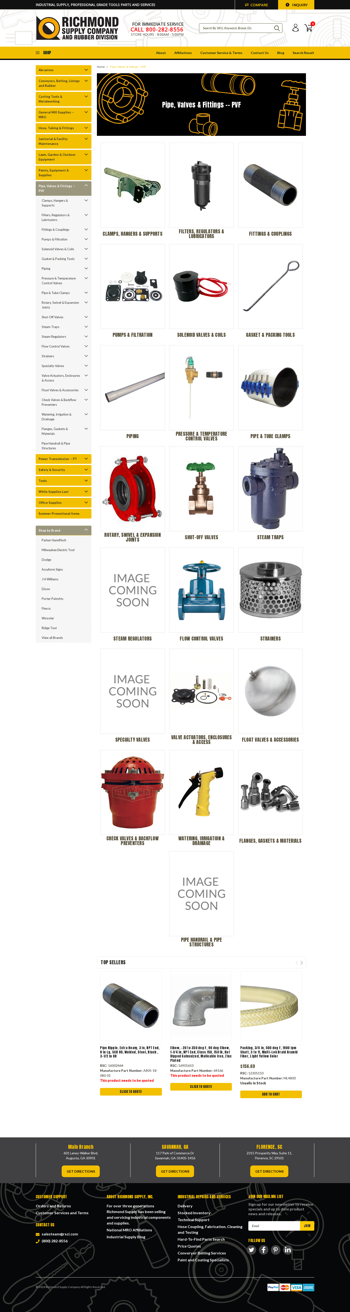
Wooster (48, 618)
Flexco (46, 608)
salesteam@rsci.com (59, 1234)
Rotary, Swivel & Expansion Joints (60, 305)
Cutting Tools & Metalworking (50, 99)
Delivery (185, 1206)
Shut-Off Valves (52, 317)
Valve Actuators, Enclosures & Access (61, 378)
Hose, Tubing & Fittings (56, 128)
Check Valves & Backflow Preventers (59, 402)
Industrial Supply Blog (126, 1236)
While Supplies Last (54, 492)
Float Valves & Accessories (60, 390)
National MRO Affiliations (129, 1230)
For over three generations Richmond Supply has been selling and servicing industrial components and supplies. (139, 1214)
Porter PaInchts (52, 599)
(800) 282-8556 (54, 1241)
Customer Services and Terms (62, 1212)
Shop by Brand (49, 530)
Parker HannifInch (54, 540)
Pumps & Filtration (54, 239)
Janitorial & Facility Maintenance (53, 141)
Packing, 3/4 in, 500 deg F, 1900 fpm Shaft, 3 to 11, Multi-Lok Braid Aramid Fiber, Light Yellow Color (269, 1052)
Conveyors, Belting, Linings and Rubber (59, 83)
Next (301, 963)
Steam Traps (50, 327)
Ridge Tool (49, 628)
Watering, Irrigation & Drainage (56, 416)
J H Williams (50, 579)
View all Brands (52, 638)
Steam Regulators (54, 336)
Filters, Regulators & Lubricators (56, 217)
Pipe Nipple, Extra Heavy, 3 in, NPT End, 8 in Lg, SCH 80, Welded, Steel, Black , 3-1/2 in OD (130, 1052)
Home (101, 67)
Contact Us (260, 53)
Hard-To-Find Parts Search (201, 1239)
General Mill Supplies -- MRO (56, 114)
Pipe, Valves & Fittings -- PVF (57, 188)
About (161, 53)
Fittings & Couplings (55, 229)
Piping (46, 268)
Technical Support (194, 1219)
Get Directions (81, 1171)
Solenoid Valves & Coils (58, 249)
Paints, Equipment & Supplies (54, 172)
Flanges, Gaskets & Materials (55, 431)
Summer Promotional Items (59, 513)
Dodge (46, 560)
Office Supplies (50, 502)
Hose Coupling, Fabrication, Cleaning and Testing (210, 1229)
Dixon (46, 589)
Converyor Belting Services (202, 1253)
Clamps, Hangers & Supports (55, 203)
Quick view (131, 1006)
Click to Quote (131, 1091)
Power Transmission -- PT (58, 459)
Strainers (48, 356)
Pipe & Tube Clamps (56, 293)
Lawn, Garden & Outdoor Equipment (57, 157)
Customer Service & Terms (221, 53)
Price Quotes (189, 1246)
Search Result (303, 53)
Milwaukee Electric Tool (58, 550)
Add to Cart (271, 1094)
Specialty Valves (53, 366)
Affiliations (183, 53)
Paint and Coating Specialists (203, 1260)
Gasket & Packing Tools (58, 259)
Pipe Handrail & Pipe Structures (56, 445)
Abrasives (46, 70)
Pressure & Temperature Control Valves (59, 280)
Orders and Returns (53, 1206)
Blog (280, 53)
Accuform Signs (52, 569)
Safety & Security (52, 470)
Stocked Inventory (194, 1212)
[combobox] (240, 28)
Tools (43, 481)
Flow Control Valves (56, 346)
